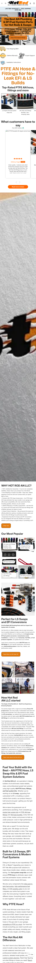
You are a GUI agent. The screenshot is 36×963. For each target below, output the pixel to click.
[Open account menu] (30, 3)
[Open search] (5, 3)
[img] (18, 159)
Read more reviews (18, 187)
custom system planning (11, 958)
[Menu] (2, 3)
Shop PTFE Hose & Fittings (18, 37)
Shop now (6, 525)
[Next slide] (33, 104)
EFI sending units (16, 889)
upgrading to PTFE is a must (12, 924)
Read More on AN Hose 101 (10, 654)
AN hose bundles (16, 815)
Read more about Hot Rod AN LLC (12, 757)
